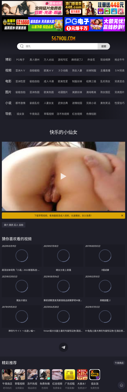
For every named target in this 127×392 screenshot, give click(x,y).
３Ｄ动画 (63, 70)
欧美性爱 (63, 81)
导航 (8, 114)
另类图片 (120, 92)
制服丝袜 (77, 81)
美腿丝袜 (77, 92)
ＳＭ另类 (120, 70)
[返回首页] (121, 385)
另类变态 (120, 81)
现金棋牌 (105, 59)
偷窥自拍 (20, 92)
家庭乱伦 (34, 103)
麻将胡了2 (77, 59)
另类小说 (91, 103)
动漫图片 (63, 92)
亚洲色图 (34, 92)
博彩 (8, 59)
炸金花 (91, 59)
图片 (8, 92)
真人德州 (34, 59)
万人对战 (49, 59)
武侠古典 (63, 103)
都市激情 (20, 103)
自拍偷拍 (34, 70)
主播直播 (105, 70)
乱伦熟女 (105, 81)
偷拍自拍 (34, 81)
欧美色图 (49, 92)
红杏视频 (77, 114)
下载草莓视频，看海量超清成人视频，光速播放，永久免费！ (63, 215)
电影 (8, 81)
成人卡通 (49, 81)
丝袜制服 (91, 70)
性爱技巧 (120, 103)
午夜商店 (34, 114)
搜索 (103, 46)
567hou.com (63, 38)
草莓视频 (49, 114)
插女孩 (20, 114)
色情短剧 (91, 114)
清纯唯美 (91, 92)
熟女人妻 (77, 70)
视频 (8, 70)
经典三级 (91, 81)
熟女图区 (105, 92)
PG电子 (20, 59)
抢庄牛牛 (120, 59)
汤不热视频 (63, 114)
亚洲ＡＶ (20, 70)
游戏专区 (63, 59)
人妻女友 (49, 103)
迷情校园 (77, 103)
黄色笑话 (105, 103)
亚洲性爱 (20, 81)
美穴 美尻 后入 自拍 (13, 224)
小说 (8, 103)
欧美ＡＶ (49, 70)
